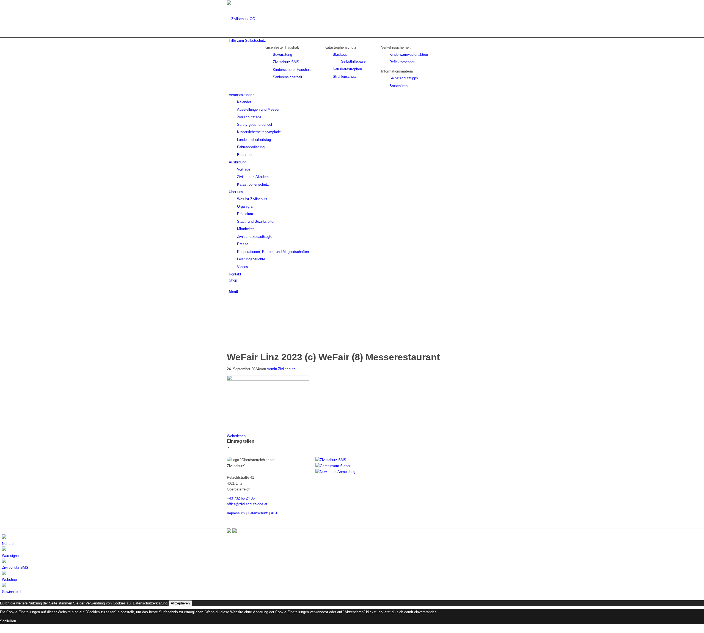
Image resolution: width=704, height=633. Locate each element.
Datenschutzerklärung (150, 603)
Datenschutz (258, 513)
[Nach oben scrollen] (1, 630)
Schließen (8, 621)
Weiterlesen (236, 436)
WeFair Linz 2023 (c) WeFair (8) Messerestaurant (333, 357)
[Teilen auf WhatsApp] (233, 447)
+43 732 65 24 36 (241, 498)
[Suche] (230, 286)
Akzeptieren (180, 603)
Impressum (236, 513)
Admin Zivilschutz (281, 369)
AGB (275, 513)
